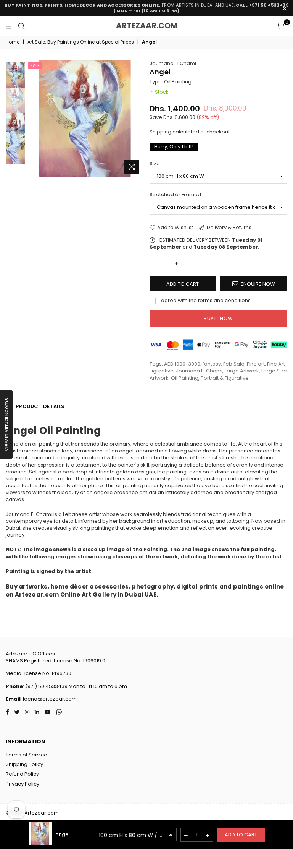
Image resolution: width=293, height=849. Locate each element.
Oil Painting (184, 378)
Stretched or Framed (175, 194)
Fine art (256, 364)
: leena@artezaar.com (49, 699)
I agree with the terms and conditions (204, 300)
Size (155, 163)
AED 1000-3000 (182, 364)
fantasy (212, 364)
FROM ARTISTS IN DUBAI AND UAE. (147, 8)
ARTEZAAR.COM (146, 25)
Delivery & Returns (228, 227)
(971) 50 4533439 (46, 686)
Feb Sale (234, 364)
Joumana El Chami (173, 63)
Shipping (160, 131)
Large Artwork (242, 370)
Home (12, 42)
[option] (84, 118)
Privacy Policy (22, 783)
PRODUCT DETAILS (40, 406)
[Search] (21, 26)
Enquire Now (258, 284)
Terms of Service (26, 754)
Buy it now (218, 318)
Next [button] (137, 118)
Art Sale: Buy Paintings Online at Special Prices (80, 42)
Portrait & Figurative (225, 378)
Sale (35, 65)
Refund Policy (22, 773)
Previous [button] (33, 118)
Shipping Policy (24, 764)
